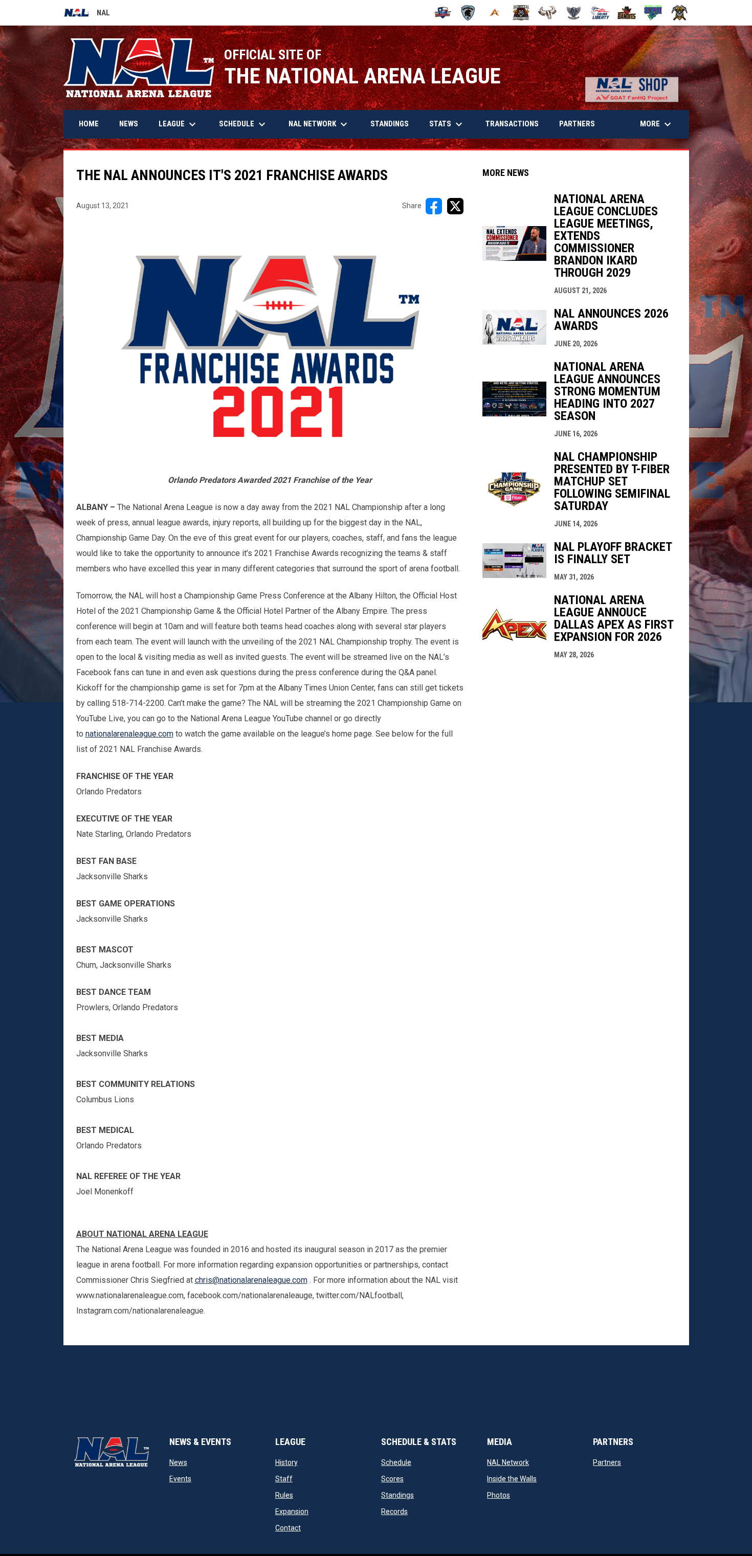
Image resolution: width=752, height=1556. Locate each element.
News (178, 1462)
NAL (86, 14)
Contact (288, 1528)
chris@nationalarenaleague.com (251, 1280)
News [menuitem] (128, 123)
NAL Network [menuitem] (323, 124)
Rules (284, 1495)
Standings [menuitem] (389, 123)
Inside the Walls (512, 1479)
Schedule (396, 1462)
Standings (397, 1495)
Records (394, 1511)
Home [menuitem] (89, 123)
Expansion (291, 1511)
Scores (392, 1479)
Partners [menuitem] (577, 123)
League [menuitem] (178, 124)
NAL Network (508, 1462)
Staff (284, 1479)
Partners (607, 1462)
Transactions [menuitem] (512, 123)
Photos (498, 1495)
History (286, 1462)
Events (180, 1479)
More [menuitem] (657, 124)
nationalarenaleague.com (129, 734)
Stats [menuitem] (447, 124)
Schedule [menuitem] (243, 124)
